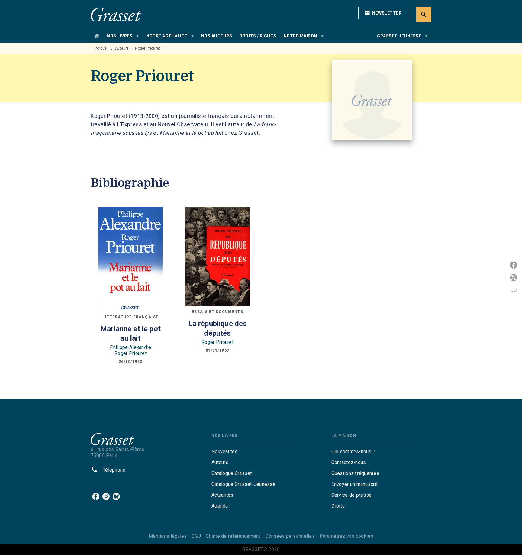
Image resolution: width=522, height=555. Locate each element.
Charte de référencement (233, 536)
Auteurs (122, 48)
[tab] (97, 36)
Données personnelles (290, 536)
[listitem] (96, 496)
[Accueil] (116, 14)
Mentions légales (168, 536)
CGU (196, 536)
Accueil (102, 48)
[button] (383, 13)
